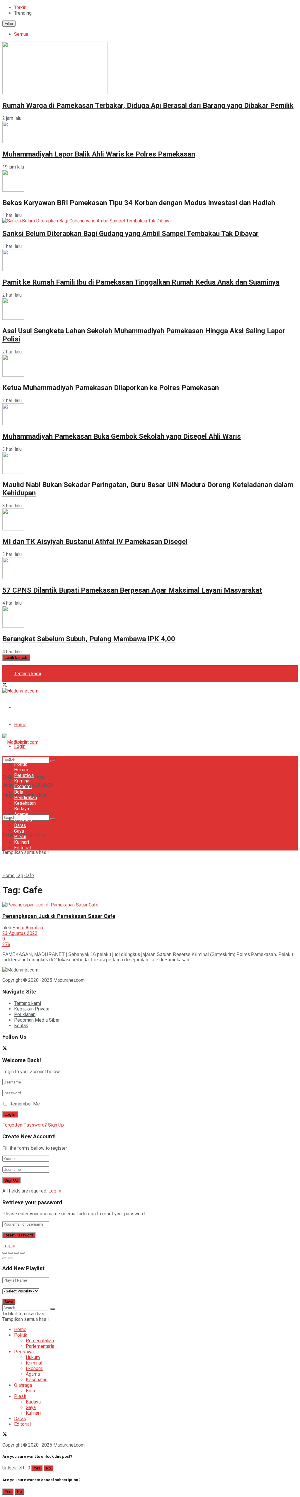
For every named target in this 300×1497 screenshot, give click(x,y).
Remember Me (24, 1104)
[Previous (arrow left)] (4, 1258)
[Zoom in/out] (22, 1253)
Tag (19, 875)
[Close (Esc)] (4, 1253)
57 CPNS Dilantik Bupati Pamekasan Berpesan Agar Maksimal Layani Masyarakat (132, 590)
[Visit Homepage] (20, 691)
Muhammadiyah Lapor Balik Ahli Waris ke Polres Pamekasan (98, 154)
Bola (18, 792)
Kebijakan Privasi (31, 1009)
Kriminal (22, 781)
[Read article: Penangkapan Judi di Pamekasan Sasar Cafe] (150, 905)
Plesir (20, 836)
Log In (54, 1191)
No (48, 1468)
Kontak (21, 1025)
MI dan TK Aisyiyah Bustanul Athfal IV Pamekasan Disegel (95, 541)
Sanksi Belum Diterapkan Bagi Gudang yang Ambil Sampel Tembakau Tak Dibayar (130, 233)
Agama (21, 814)
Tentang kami (27, 673)
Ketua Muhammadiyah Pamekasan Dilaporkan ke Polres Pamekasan (110, 388)
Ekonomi (23, 786)
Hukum (21, 770)
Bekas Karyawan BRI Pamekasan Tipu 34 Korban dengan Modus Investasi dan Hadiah (138, 203)
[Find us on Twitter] (4, 685)
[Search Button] (52, 819)
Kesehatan (25, 803)
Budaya (21, 809)
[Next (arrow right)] (10, 1258)
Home (20, 724)
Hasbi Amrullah (27, 927)
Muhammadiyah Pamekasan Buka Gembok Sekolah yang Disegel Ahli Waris (121, 436)
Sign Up (56, 1125)
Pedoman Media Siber (37, 707)
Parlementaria (40, 1346)
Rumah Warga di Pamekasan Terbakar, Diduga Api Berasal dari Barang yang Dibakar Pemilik (148, 105)
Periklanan (24, 1014)
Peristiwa (24, 775)
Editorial (22, 847)
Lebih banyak (16, 657)
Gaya (19, 831)
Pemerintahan (40, 1340)
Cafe (29, 875)
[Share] (10, 1253)
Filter (9, 23)
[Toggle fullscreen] (16, 1253)
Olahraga (23, 820)
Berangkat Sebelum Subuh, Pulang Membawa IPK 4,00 (88, 639)
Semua (21, 34)
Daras (20, 825)
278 (6, 944)
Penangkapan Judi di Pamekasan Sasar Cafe (58, 916)
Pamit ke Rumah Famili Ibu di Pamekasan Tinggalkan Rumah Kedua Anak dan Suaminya (140, 282)
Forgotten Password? (24, 1125)
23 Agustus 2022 (20, 933)
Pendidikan (25, 797)
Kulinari (21, 842)
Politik (20, 764)
